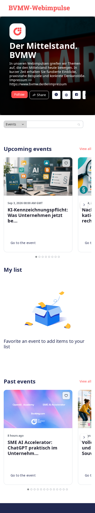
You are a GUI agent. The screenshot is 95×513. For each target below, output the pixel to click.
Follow (19, 94)
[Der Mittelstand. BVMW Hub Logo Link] (39, 8)
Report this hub (81, 508)
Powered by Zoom (15, 508)
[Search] (79, 124)
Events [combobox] (11, 124)
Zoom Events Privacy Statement (47, 508)
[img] (17, 31)
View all (85, 149)
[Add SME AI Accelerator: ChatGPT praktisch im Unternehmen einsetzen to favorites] (66, 395)
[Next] (84, 204)
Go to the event (23, 243)
